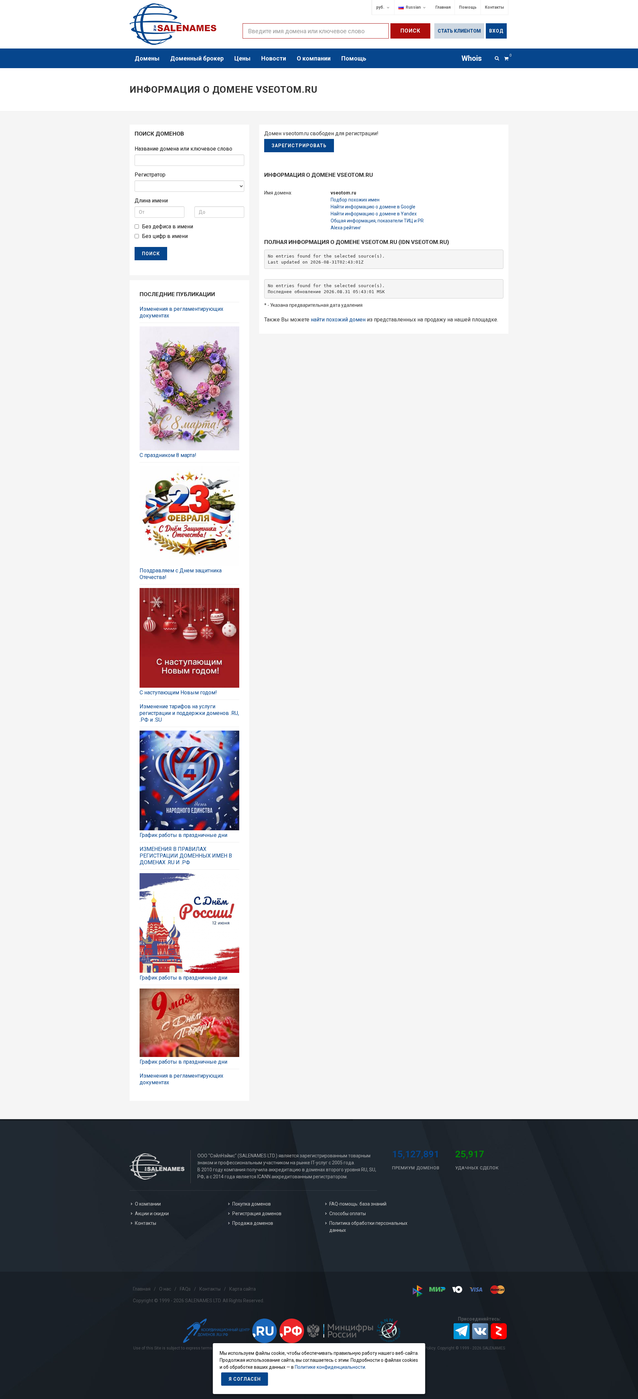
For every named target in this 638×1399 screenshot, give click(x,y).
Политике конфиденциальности (330, 1367)
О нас (165, 1289)
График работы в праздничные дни (183, 835)
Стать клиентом (459, 31)
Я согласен (245, 1379)
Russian (412, 7)
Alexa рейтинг (346, 227)
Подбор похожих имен (355, 199)
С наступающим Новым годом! (178, 692)
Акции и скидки (152, 1213)
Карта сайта (242, 1289)
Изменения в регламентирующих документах (181, 312)
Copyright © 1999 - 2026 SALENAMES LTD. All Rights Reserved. (198, 1300)
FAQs (185, 1289)
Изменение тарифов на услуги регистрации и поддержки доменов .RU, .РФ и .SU (189, 713)
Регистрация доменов (256, 1213)
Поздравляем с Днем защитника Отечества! (181, 573)
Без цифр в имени (165, 236)
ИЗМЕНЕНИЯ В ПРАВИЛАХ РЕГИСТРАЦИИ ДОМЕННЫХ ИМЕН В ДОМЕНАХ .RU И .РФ (186, 856)
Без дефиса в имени (167, 226)
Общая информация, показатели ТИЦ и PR (377, 220)
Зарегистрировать (299, 145)
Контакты (494, 7)
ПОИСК (151, 253)
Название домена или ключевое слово (183, 149)
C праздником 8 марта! (168, 455)
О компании (148, 1204)
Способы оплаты (347, 1213)
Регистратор (150, 175)
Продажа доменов (252, 1223)
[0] (506, 57)
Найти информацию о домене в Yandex (374, 213)
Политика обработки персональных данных (368, 1227)
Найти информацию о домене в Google (373, 206)
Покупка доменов (251, 1204)
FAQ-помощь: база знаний (357, 1204)
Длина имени (151, 200)
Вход (496, 31)
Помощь (468, 7)
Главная (443, 7)
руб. (380, 7)
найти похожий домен (338, 319)
